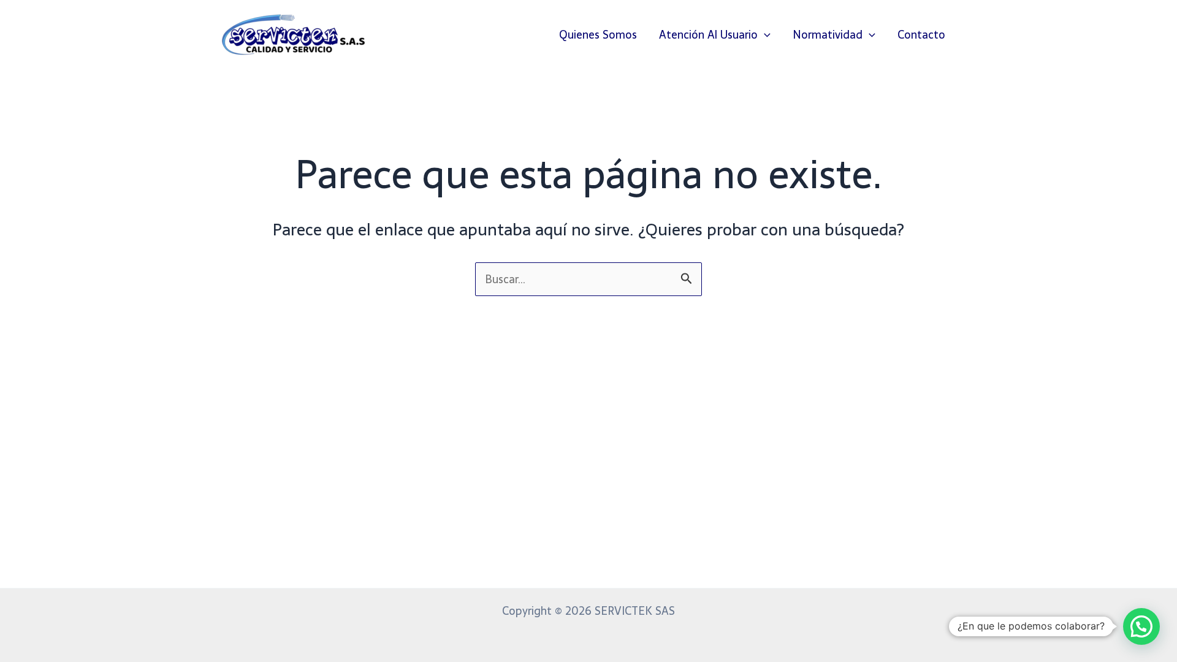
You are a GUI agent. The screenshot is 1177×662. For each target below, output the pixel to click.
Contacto (921, 35)
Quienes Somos (598, 35)
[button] (764, 35)
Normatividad (828, 35)
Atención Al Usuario (708, 35)
